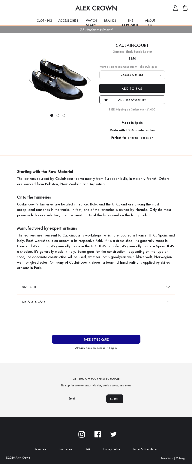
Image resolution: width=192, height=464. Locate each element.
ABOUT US (150, 22)
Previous (30, 80)
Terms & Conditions (145, 449)
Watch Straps (91, 22)
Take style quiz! (148, 66)
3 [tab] (63, 115)
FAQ (87, 449)
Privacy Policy (111, 449)
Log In (113, 348)
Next (89, 80)
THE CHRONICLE (130, 22)
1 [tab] (51, 115)
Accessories (68, 20)
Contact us (65, 449)
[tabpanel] (60, 79)
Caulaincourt (132, 45)
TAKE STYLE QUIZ (96, 339)
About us (40, 449)
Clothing (44, 20)
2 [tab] (57, 115)
